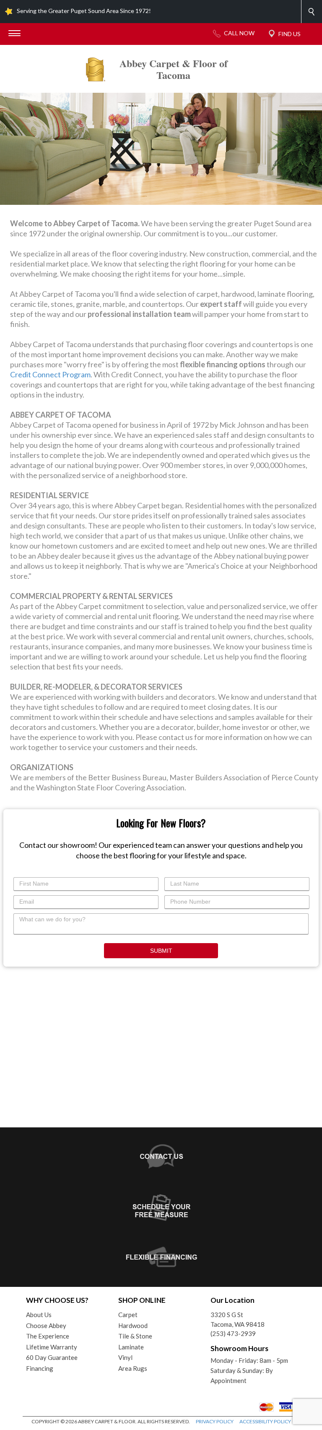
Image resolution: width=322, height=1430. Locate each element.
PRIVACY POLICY (215, 1421)
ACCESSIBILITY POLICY (265, 1421)
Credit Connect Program (50, 374)
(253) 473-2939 (233, 1333)
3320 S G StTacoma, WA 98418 (237, 1319)
